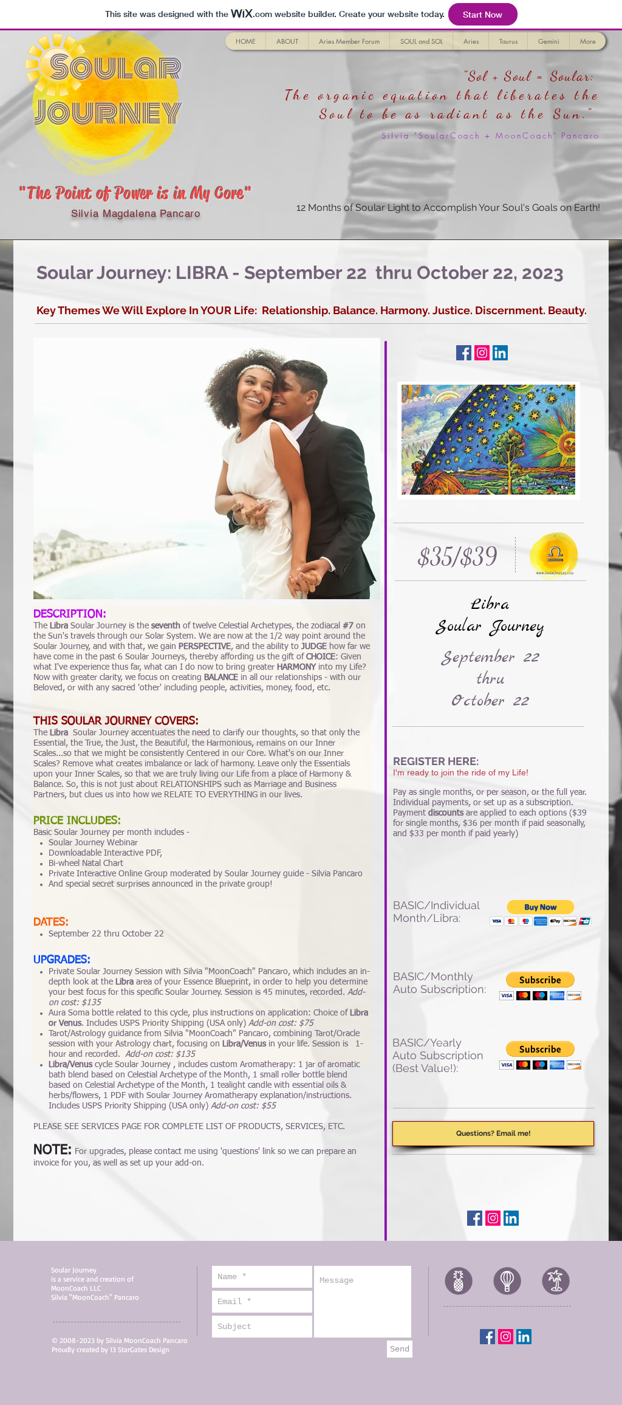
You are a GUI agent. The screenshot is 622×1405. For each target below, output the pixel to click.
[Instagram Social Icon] (482, 352)
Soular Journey (108, 90)
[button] (541, 913)
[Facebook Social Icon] (463, 352)
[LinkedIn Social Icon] (500, 352)
